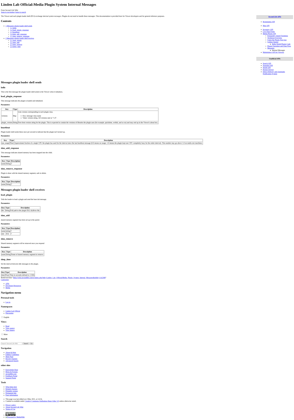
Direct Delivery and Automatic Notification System (274, 73)
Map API (266, 26)
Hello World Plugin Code (281, 44)
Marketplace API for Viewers (273, 52)
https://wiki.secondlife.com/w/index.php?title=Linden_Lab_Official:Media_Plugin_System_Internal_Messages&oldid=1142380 (59, 278)
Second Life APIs (274, 17)
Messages (270, 48)
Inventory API (268, 30)
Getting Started (272, 42)
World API (267, 68)
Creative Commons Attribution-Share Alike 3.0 (42, 401)
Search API (267, 63)
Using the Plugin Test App (277, 40)
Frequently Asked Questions (277, 36)
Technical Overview (274, 38)
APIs (7, 284)
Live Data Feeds (269, 32)
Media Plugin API (269, 34)
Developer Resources (13, 286)
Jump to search (20, 12)
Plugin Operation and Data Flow (279, 46)
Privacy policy (11, 405)
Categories (5, 280)
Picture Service (268, 70)
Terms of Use (10, 409)
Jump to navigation (8, 12)
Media (8, 288)
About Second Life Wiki (14, 407)
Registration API (269, 22)
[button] (2, 317)
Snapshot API (268, 65)
